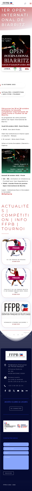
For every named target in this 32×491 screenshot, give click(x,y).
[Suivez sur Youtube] (18, 391)
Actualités (6, 92)
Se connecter (16, 408)
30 (22, 334)
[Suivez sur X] (14, 391)
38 (30, 334)
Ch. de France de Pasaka (16, 259)
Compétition (18, 92)
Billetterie (7, 194)
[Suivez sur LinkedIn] (22, 391)
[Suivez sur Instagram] (9, 391)
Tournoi (16, 94)
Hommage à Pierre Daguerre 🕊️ (16, 322)
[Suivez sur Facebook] (5, 391)
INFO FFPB (7, 94)
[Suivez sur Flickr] (26, 391)
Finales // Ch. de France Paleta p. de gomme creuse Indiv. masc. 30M (16, 291)
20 (18, 334)
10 (14, 334)
